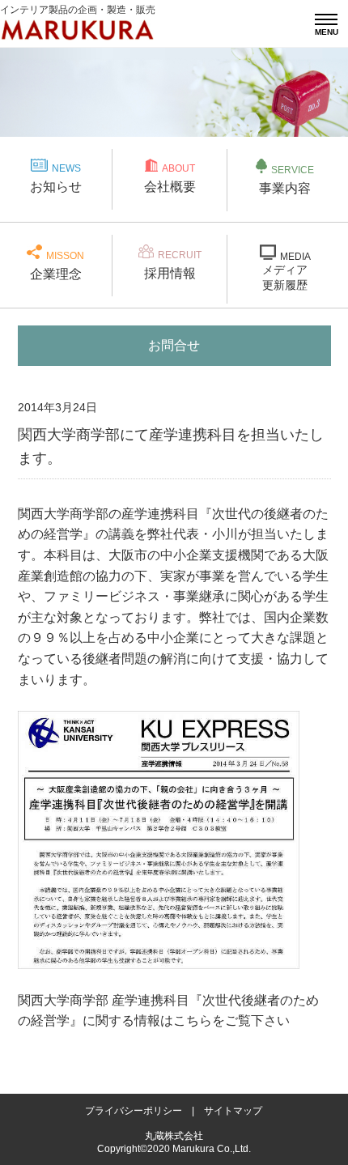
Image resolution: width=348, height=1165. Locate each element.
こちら (192, 1020)
